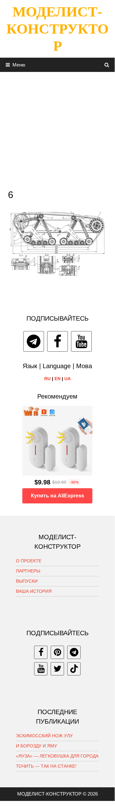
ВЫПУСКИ (27, 581)
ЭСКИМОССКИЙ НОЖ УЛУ (44, 735)
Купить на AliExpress (57, 495)
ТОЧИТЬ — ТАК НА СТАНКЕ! (46, 766)
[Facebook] (57, 341)
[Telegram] (33, 341)
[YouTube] (81, 341)
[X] (57, 668)
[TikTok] (74, 668)
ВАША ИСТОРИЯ (34, 591)
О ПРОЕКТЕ (28, 560)
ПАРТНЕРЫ (28, 570)
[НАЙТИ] (107, 65)
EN (57, 378)
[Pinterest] (57, 652)
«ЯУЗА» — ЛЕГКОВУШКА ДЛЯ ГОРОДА (57, 755)
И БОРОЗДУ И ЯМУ (36, 745)
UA (67, 378)
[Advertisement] (57, 129)
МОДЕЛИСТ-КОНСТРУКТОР (57, 29)
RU (47, 378)
